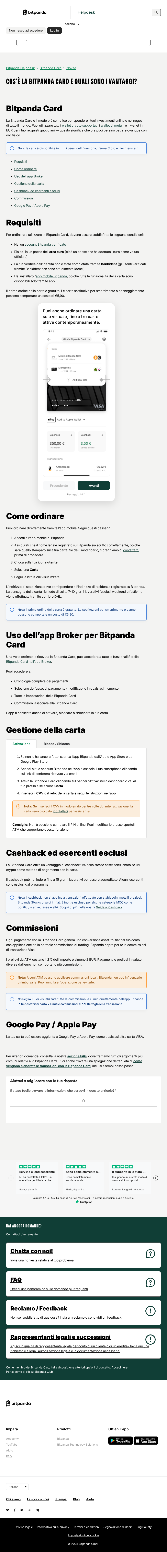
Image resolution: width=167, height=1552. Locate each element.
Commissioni (24, 198)
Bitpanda (63, 1438)
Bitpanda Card (51, 68)
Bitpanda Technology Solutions (77, 1444)
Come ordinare (25, 169)
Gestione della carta (29, 184)
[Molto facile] (142, 1101)
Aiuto (9, 1450)
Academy (12, 1438)
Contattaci (60, 811)
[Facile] (112, 1101)
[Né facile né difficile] (83, 1101)
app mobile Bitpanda (51, 276)
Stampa (61, 1499)
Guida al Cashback (109, 907)
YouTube (11, 1444)
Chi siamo (13, 1499)
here (124, 1367)
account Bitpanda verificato (45, 244)
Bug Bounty (144, 1527)
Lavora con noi (38, 1499)
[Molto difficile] (25, 1101)
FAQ (9, 1456)
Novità (71, 68)
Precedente (59, 485)
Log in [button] (54, 30)
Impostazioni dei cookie (83, 1535)
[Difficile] (54, 1101)
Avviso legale (24, 1527)
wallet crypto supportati (80, 125)
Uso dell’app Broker (29, 176)
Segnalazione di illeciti (117, 1527)
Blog (76, 1499)
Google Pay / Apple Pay (32, 205)
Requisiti (20, 162)
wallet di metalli (113, 125)
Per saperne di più (18, 1371)
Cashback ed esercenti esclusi (37, 191)
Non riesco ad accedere (26, 30)
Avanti (94, 485)
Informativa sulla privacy (53, 1527)
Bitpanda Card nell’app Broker (28, 662)
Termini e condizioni (86, 1527)
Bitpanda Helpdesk (20, 68)
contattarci (131, 550)
